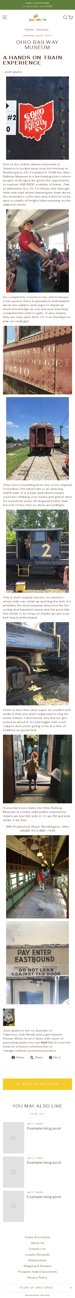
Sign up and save (37, 1287)
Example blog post (44, 1128)
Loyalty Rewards (37, 1254)
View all (37, 1113)
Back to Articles (40, 1084)
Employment (37, 1260)
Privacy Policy (37, 1277)
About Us (37, 1243)
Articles (42, 29)
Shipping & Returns (37, 1266)
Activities (29, 35)
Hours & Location (37, 1237)
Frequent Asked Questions (37, 1271)
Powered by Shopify (37, 1295)
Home (29, 29)
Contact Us (37, 1248)
